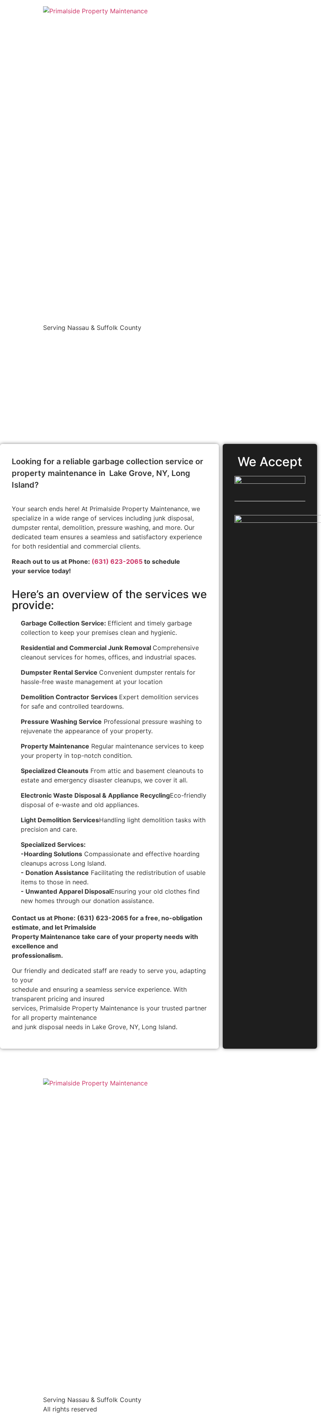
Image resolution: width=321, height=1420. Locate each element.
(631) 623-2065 (117, 561)
